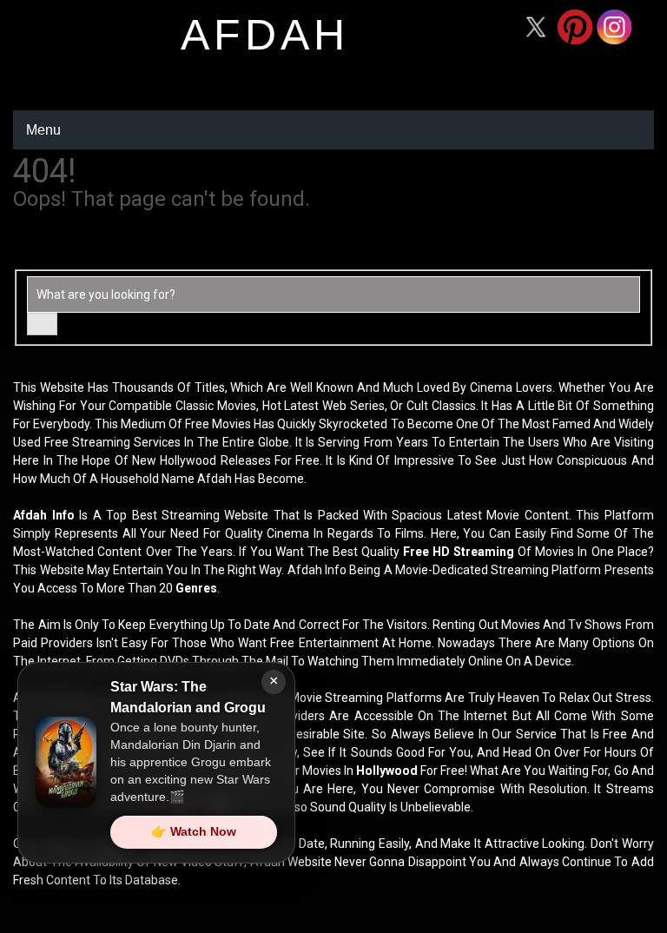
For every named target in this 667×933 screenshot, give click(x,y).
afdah (265, 34)
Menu (43, 129)
